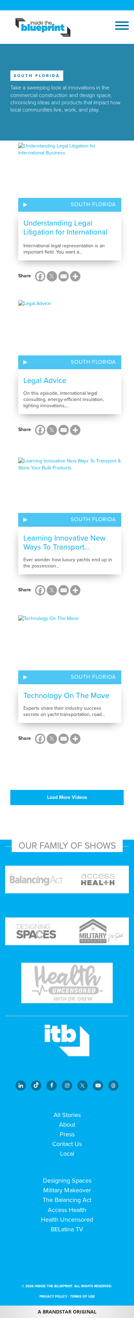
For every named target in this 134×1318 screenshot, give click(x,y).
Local (67, 1153)
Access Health (67, 1210)
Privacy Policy (53, 1297)
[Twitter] (52, 276)
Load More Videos (67, 797)
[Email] (63, 276)
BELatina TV (67, 1229)
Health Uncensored (67, 1219)
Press (67, 1134)
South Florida (93, 204)
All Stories (67, 1115)
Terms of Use (82, 1297)
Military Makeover (67, 1190)
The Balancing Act (67, 1200)
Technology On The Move (66, 695)
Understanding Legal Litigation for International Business (65, 232)
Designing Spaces (67, 1180)
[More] (75, 276)
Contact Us (67, 1144)
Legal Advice (44, 380)
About (67, 1124)
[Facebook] (40, 276)
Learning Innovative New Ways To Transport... (64, 543)
